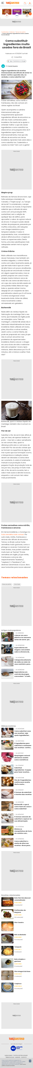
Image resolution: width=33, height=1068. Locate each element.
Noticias (12, 32)
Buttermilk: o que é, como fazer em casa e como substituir (22, 806)
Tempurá (17, 947)
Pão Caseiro (19, 922)
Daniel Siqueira (13, 66)
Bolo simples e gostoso (19, 960)
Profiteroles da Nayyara (20, 911)
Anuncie (17, 1057)
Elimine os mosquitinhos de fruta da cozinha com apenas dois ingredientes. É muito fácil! (23, 831)
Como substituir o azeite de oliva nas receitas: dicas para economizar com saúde (22, 843)
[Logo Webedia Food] (16, 1048)
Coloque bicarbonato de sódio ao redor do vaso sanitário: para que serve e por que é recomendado (22, 662)
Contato (24, 1057)
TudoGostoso (5, 32)
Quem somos (8, 1055)
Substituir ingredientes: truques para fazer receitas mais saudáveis (22, 770)
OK (30, 1061)
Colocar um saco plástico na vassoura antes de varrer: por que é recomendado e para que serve (22, 637)
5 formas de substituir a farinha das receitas (23, 793)
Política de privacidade (20, 1055)
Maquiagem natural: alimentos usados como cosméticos (22, 758)
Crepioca (17, 984)
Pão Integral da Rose (22, 971)
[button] (30, 13)
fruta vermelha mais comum (12, 534)
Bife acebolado (20, 935)
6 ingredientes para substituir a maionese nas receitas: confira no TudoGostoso (22, 745)
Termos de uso (10, 1057)
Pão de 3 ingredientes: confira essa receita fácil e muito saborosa (22, 782)
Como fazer (17, 584)
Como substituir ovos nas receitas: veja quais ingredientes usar (22, 733)
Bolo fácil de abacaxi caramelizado (22, 899)
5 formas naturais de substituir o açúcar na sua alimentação (23, 819)
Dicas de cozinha (21, 32)
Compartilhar (18, 57)
